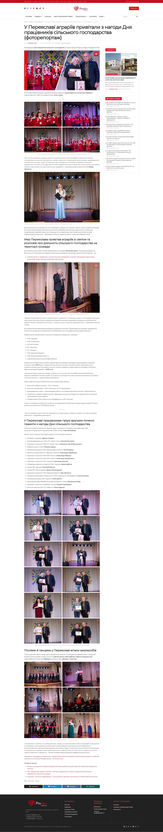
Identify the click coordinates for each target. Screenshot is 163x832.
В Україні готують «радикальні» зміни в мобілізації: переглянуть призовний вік (118, 131)
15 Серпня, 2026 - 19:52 (125, 89)
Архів (101, 16)
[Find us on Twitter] (43, 8)
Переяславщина (38, 21)
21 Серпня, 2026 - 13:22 (113, 148)
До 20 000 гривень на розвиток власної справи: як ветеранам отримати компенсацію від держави (121, 160)
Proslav (26, 21)
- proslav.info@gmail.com (32, 815)
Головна (29, 16)
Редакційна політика (71, 812)
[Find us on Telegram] (25, 8)
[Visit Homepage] (81, 8)
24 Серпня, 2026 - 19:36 (113, 121)
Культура (31, 781)
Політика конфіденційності (99, 812)
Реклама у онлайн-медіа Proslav (123, 807)
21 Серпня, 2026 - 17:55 (113, 140)
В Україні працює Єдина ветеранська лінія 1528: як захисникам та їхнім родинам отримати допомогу (121, 144)
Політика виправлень (71, 814)
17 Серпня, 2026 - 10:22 (113, 170)
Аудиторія (68, 807)
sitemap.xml (117, 809)
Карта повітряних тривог (63, 16)
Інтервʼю (57, 1)
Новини (38, 16)
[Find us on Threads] (33, 8)
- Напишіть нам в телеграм (33, 816)
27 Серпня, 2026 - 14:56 (113, 106)
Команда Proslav (70, 809)
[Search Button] (137, 16)
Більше (85, 1)
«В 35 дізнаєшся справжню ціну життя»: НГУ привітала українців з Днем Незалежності (120, 125)
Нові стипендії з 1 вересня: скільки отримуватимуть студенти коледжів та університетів (118, 118)
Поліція (75, 1)
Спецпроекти (81, 16)
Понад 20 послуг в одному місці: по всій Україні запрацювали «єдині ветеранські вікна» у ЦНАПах (121, 110)
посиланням (58, 758)
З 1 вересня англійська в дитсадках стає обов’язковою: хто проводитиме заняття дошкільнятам (119, 152)
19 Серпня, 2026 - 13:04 (113, 163)
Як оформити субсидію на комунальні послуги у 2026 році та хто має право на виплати (121, 103)
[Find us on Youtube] (37, 8)
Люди (37, 781)
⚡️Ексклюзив (27, 1)
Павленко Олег (32, 43)
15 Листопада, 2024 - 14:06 (47, 43)
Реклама (134, 8)
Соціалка (34, 1)
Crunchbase (68, 816)
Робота (80, 1)
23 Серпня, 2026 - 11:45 (113, 134)
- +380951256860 (30, 818)
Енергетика (45, 1)
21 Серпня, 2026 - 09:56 (113, 156)
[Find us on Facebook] (27, 8)
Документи (97, 806)
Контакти (93, 16)
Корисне (48, 16)
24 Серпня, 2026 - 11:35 (113, 128)
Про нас (67, 805)
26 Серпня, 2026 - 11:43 (113, 114)
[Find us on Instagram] (30, 8)
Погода (52, 1)
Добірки (69, 1)
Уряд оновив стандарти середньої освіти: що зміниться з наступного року (120, 167)
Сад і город (63, 1)
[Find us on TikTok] (40, 8)
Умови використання (100, 809)
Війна (39, 1)
